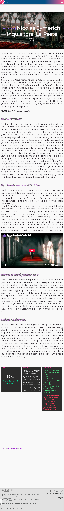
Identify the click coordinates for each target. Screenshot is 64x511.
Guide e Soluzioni (54, 2)
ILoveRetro (43, 2)
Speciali (9, 2)
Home (29, 22)
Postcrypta (17, 2)
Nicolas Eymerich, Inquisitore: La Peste (34, 31)
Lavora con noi (59, 494)
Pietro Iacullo (19, 508)
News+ (35, 2)
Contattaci (60, 497)
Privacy (61, 498)
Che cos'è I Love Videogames (55, 493)
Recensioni (26, 2)
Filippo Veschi (32, 23)
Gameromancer (58, 495)
